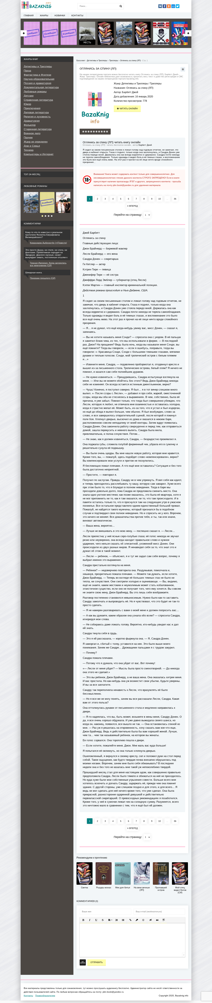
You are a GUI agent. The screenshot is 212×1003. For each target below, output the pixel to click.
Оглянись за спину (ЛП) (130, 60)
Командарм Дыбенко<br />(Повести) (48, 243)
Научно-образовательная (39, 79)
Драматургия (32, 120)
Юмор (27, 104)
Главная (29, 15)
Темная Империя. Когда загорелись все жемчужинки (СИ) (48, 264)
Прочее (28, 137)
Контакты (77, 15)
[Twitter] (177, 6)
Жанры (44, 15)
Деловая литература (36, 112)
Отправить (96, 962)
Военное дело (32, 133)
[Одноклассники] (169, 6)
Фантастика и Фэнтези (37, 74)
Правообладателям (45, 995)
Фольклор (30, 125)
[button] (83, 920)
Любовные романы (35, 91)
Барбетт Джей (130, 92)
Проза (27, 70)
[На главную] (36, 6)
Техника (28, 150)
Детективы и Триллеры (135, 83)
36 (175, 199)
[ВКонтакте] (160, 6)
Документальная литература (41, 87)
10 (159, 199)
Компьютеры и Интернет (39, 154)
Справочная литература (38, 99)
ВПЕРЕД (133, 206)
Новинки (59, 15)
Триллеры (156, 83)
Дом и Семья (32, 145)
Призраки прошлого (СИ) (42, 278)
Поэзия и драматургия (37, 83)
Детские (29, 95)
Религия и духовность (37, 116)
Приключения (32, 108)
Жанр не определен (35, 141)
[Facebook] (164, 6)
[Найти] (121, 6)
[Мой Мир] (173, 6)
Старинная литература (38, 129)
